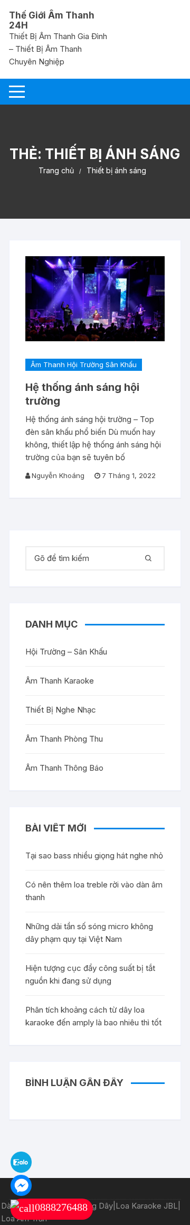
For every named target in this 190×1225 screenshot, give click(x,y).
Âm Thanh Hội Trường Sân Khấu (84, 364)
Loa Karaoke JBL (147, 1206)
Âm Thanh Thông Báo (64, 768)
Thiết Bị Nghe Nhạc (60, 710)
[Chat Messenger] (21, 1185)
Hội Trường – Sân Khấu (66, 652)
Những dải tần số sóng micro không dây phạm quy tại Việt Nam (89, 932)
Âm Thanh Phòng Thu (64, 739)
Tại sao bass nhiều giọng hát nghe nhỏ (94, 855)
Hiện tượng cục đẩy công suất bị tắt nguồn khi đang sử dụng (90, 974)
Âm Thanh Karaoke (59, 681)
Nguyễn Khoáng (58, 475)
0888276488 (61, 1207)
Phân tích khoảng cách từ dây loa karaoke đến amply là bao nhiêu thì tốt (93, 1016)
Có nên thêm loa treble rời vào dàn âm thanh (94, 891)
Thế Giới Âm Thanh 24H (51, 20)
